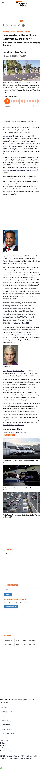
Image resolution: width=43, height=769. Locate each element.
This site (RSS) (5, 750)
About (4, 707)
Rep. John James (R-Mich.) (11, 136)
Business (13, 32)
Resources (6, 729)
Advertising (6, 720)
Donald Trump (29, 644)
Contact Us (6, 711)
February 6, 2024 (21, 322)
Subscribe (7, 603)
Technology (20, 32)
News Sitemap (26, 758)
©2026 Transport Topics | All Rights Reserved (18, 756)
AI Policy (15, 758)
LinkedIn (3, 748)
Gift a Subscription (20, 603)
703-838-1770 (4, 703)
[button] (19, 26)
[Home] (21, 4)
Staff (3, 716)
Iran (17, 640)
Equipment (27, 32)
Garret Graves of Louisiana (21, 258)
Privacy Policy (5, 758)
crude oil (9, 640)
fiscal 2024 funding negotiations (18, 403)
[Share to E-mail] (15, 26)
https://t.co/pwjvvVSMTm (15, 317)
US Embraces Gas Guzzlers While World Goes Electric (21, 489)
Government (6, 32)
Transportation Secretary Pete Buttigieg (23, 335)
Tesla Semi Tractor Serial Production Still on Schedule (20, 461)
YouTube (3, 745)
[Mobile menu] (3, 3)
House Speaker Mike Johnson (30, 168)
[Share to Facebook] (3, 26)
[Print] (23, 26)
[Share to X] (7, 26)
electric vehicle (20, 432)
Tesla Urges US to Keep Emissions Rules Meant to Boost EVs (21, 516)
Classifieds (6, 725)
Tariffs (18, 644)
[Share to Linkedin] (11, 26)
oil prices (9, 644)
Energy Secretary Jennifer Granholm (13, 371)
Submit (8, 595)
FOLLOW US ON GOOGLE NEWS (11, 606)
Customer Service (9, 733)
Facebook (4, 741)
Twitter (3, 743)
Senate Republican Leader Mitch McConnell (23, 170)
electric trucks (8, 432)
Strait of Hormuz (29, 640)
